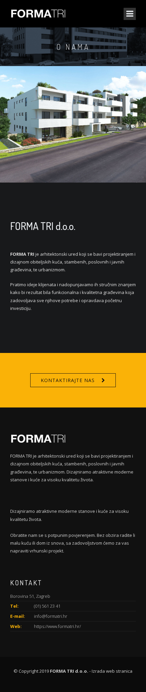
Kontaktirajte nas (68, 380)
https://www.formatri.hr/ (57, 626)
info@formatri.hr (50, 616)
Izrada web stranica (112, 671)
